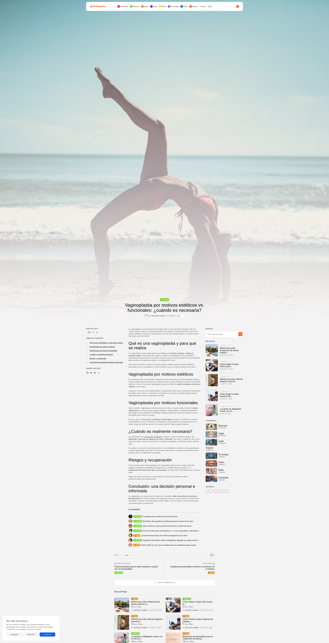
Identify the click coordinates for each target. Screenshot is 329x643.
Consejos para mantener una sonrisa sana (160, 516)
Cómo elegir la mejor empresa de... (229, 395)
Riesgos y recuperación (97, 358)
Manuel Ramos (158, 316)
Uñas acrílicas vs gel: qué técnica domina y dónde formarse (167, 526)
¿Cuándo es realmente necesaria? (101, 354)
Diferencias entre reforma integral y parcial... (231, 380)
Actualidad (124, 6)
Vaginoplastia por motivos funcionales (103, 351)
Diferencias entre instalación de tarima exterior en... (145, 603)
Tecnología (174, 6)
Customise (14, 634)
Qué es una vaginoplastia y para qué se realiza (106, 343)
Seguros (195, 6)
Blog (210, 6)
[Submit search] (240, 334)
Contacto (203, 6)
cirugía (126, 555)
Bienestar (136, 6)
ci (121, 555)
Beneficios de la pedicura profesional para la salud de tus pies (168, 521)
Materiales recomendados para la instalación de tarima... (197, 637)
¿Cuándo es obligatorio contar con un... (230, 410)
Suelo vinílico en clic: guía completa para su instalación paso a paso (168, 545)
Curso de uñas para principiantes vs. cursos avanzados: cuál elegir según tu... (174, 531)
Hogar (146, 6)
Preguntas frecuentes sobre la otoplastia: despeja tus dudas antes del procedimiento (177, 540)
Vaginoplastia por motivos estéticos (102, 347)
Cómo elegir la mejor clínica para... (229, 365)
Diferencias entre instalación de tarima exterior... (229, 350)
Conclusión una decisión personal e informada (106, 362)
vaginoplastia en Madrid (152, 437)
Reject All (30, 634)
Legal (155, 6)
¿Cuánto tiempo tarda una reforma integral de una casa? (164, 535)
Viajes (185, 6)
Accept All (47, 634)
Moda (164, 6)
